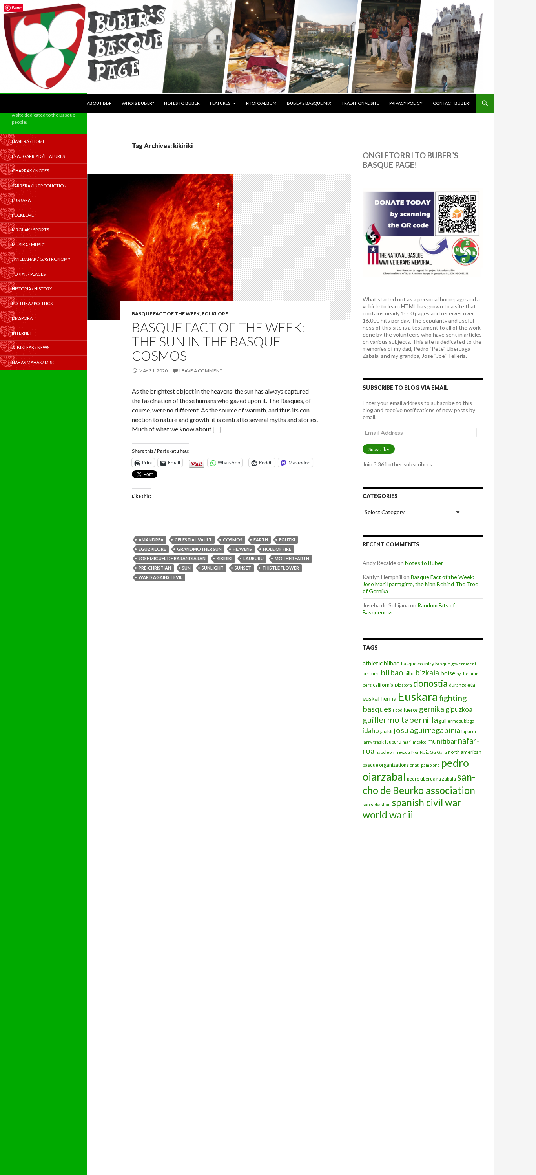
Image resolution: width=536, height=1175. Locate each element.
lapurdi (468, 731)
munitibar (442, 741)
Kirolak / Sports (30, 229)
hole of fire (277, 549)
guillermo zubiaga (456, 721)
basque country (417, 664)
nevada (403, 752)
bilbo (409, 673)
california (383, 685)
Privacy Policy (406, 103)
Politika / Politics (32, 303)
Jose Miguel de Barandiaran (172, 558)
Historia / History (32, 288)
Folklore (215, 314)
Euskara (417, 696)
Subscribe (378, 449)
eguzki (287, 539)
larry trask (373, 741)
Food (398, 710)
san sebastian (377, 804)
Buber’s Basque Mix (309, 103)
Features (220, 103)
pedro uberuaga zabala (431, 779)
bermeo (371, 673)
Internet (22, 332)
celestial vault (193, 539)
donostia (430, 683)
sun (186, 567)
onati (415, 765)
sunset (243, 567)
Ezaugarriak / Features (38, 156)
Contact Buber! (451, 103)
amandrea (151, 539)
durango (457, 684)
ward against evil (160, 577)
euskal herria (379, 698)
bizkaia (427, 672)
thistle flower (280, 567)
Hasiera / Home (28, 141)
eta (471, 684)
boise (447, 672)
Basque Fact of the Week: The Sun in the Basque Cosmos (218, 341)
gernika (431, 708)
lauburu (253, 558)
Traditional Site (360, 103)
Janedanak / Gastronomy (41, 259)
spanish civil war (426, 802)
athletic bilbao (381, 663)
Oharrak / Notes (30, 170)
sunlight (213, 567)
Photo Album (261, 103)
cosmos (232, 539)
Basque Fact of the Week (166, 314)
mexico (419, 741)
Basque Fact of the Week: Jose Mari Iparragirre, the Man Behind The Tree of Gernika (420, 584)
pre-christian (155, 567)
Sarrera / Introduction (39, 185)
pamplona (430, 765)
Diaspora (403, 684)
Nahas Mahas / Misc (33, 362)
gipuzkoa (458, 709)
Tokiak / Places (29, 274)
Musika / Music (28, 244)
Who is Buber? (138, 103)
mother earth (292, 558)
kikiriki (224, 558)
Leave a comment (200, 371)
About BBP (99, 103)
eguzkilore (152, 549)
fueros (411, 710)
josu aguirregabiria (427, 730)
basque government (455, 663)
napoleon (385, 752)
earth (260, 539)
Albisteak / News (30, 347)
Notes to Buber (182, 103)
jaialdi (386, 731)
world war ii (388, 814)
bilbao (392, 672)
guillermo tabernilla (400, 719)
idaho (371, 730)
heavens (242, 549)
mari (407, 741)
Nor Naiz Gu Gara (429, 752)
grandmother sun (199, 549)
